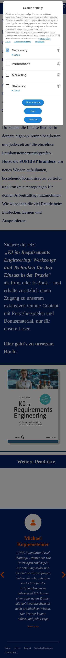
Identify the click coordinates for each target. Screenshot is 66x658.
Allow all (33, 119)
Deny (33, 111)
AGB (8, 42)
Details (17, 55)
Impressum (39, 42)
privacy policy (44, 38)
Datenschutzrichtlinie (22, 42)
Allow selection (33, 102)
